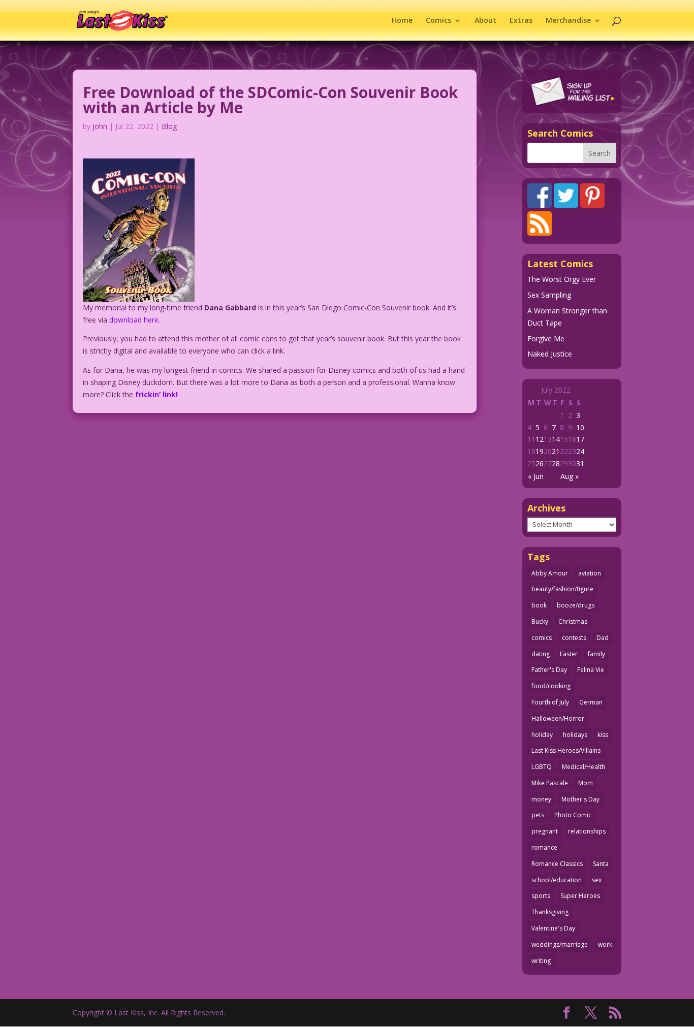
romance (544, 847)
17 (580, 439)
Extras (521, 21)
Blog (169, 126)
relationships (587, 831)
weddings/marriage (559, 944)
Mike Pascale (549, 783)
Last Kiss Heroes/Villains (566, 750)
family (596, 654)
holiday (542, 734)
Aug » (569, 476)
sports (540, 895)
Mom (585, 783)
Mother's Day (580, 799)
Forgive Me (545, 338)
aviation (589, 573)
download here (134, 320)
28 (556, 463)
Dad (602, 637)
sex (597, 880)
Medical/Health (583, 766)
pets (537, 815)
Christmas (572, 621)
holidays (575, 734)
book (539, 605)
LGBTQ (541, 766)
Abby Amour (549, 573)
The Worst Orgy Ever (561, 279)
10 (580, 427)
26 (539, 463)
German (591, 702)
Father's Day (549, 669)
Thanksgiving (550, 912)
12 (539, 439)
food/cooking (551, 686)
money (541, 799)
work (605, 944)
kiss (602, 734)
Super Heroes (580, 895)
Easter (569, 654)
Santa (601, 863)
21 (556, 451)
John (99, 126)
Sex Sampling (549, 295)
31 (580, 463)
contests (574, 637)
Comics (438, 21)
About (485, 21)
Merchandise (568, 21)
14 (556, 439)
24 (580, 451)
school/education (556, 880)
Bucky (539, 621)
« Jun (536, 476)
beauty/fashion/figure (562, 589)
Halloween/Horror (557, 718)
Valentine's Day (553, 928)
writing (541, 960)
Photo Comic (572, 815)
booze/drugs (575, 605)
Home (402, 21)
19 (539, 451)
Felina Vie (590, 669)
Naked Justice (549, 354)
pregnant (544, 831)
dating (540, 654)
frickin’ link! (156, 394)
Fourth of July (550, 702)
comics (541, 637)
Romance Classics (557, 863)
